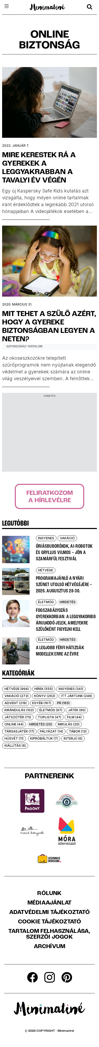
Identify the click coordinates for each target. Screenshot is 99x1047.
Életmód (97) (50, 710)
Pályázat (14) (51, 731)
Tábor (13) (78, 731)
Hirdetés (68, 602)
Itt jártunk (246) (76, 696)
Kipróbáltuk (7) (44, 738)
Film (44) (74, 717)
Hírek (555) (43, 689)
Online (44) (13, 724)
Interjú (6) (73, 738)
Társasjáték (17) (19, 731)
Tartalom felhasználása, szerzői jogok (49, 934)
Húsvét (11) (13, 738)
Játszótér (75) (17, 717)
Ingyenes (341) (71, 689)
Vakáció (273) (16, 696)
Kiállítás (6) (15, 746)
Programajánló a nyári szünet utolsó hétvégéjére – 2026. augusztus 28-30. (64, 585)
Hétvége (45, 570)
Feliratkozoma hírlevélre (49, 497)
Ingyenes (46, 538)
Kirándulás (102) (19, 710)
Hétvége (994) (16, 689)
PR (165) (63, 703)
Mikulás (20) (68, 724)
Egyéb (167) (41, 703)
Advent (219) (15, 703)
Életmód (46, 602)
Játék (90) (77, 710)
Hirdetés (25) (40, 724)
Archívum (49, 947)
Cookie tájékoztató (49, 922)
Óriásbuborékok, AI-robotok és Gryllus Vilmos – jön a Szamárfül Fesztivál (64, 553)
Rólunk (49, 894)
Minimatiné (66, 1031)
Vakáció (67, 538)
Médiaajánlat (49, 903)
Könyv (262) (44, 696)
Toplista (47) (49, 717)
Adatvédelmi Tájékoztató (49, 913)
